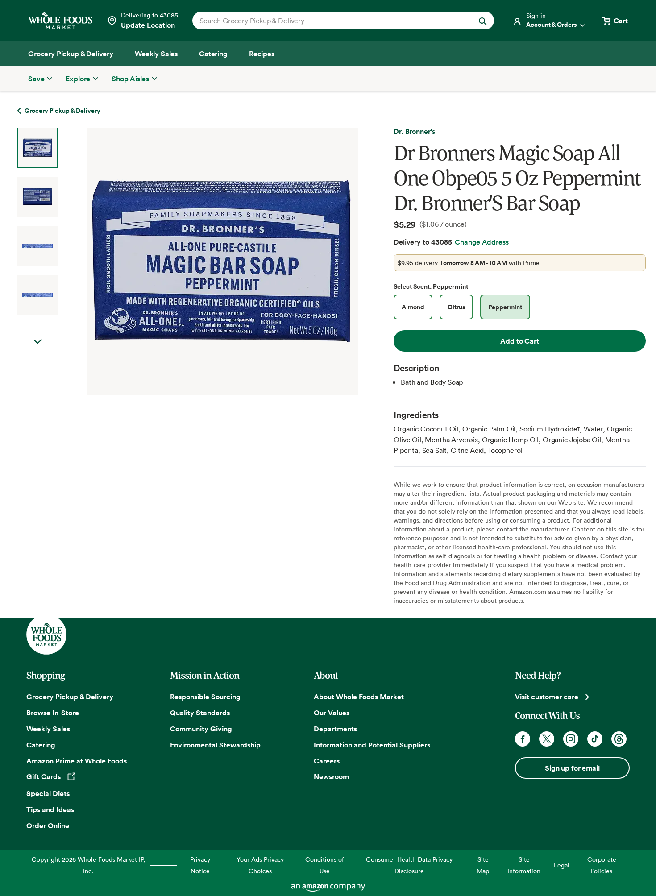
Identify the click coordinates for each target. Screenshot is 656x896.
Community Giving (201, 729)
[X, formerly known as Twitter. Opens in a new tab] (546, 739)
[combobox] (328, 20)
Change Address (482, 242)
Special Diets (48, 793)
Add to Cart (519, 341)
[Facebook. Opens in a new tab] (522, 739)
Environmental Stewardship (215, 745)
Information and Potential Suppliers (372, 745)
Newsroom (331, 776)
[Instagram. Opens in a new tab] (570, 739)
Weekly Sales (48, 729)
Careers (327, 761)
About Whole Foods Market (359, 696)
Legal (561, 865)
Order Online (47, 825)
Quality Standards (200, 713)
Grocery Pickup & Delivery (69, 696)
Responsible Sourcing (205, 696)
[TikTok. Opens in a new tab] (594, 739)
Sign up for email (572, 768)
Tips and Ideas (50, 809)
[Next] (199, 261)
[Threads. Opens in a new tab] (619, 739)
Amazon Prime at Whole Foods (76, 761)
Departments (335, 729)
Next (37, 341)
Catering (40, 745)
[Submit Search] (483, 20)
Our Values (331, 713)
